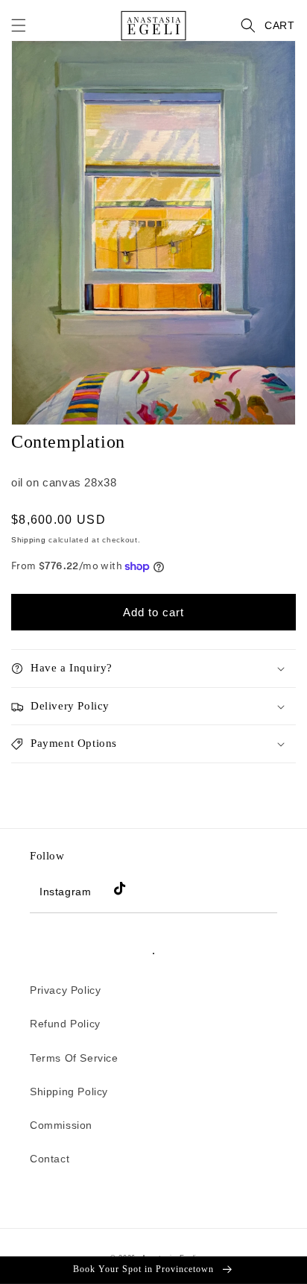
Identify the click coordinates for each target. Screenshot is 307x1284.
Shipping (28, 540)
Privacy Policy (65, 990)
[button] (18, 25)
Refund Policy (65, 1024)
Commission (61, 1125)
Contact (49, 1159)
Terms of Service (74, 1058)
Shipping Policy (69, 1091)
